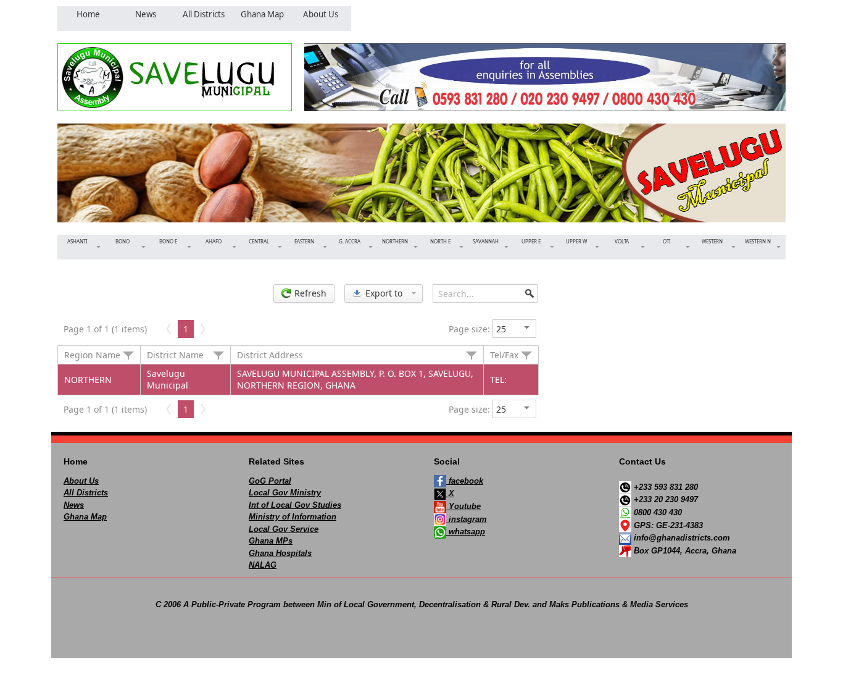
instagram (466, 519)
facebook (464, 481)
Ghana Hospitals (280, 553)
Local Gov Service (283, 529)
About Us (81, 481)
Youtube (463, 506)
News (74, 505)
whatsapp (465, 531)
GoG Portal (270, 481)
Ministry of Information (292, 516)
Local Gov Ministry (285, 492)
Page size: (469, 329)
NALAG (262, 565)
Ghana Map (85, 516)
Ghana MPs (271, 540)
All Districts (86, 492)
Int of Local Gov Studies (295, 505)
